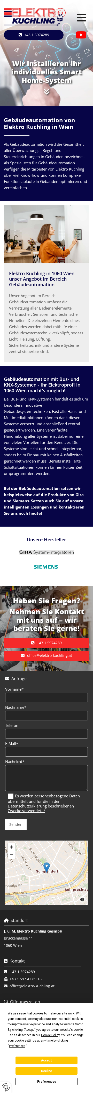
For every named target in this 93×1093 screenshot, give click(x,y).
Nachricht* (14, 761)
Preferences (46, 1081)
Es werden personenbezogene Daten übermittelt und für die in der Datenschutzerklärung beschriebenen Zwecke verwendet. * (44, 803)
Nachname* (15, 707)
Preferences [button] (17, 1046)
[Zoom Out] (12, 855)
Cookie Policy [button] (50, 1035)
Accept (46, 1060)
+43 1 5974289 (22, 971)
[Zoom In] (12, 847)
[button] (81, 17)
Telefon (11, 725)
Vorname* (14, 689)
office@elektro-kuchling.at (32, 985)
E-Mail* (11, 743)
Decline (46, 1071)
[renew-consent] (6, 1087)
